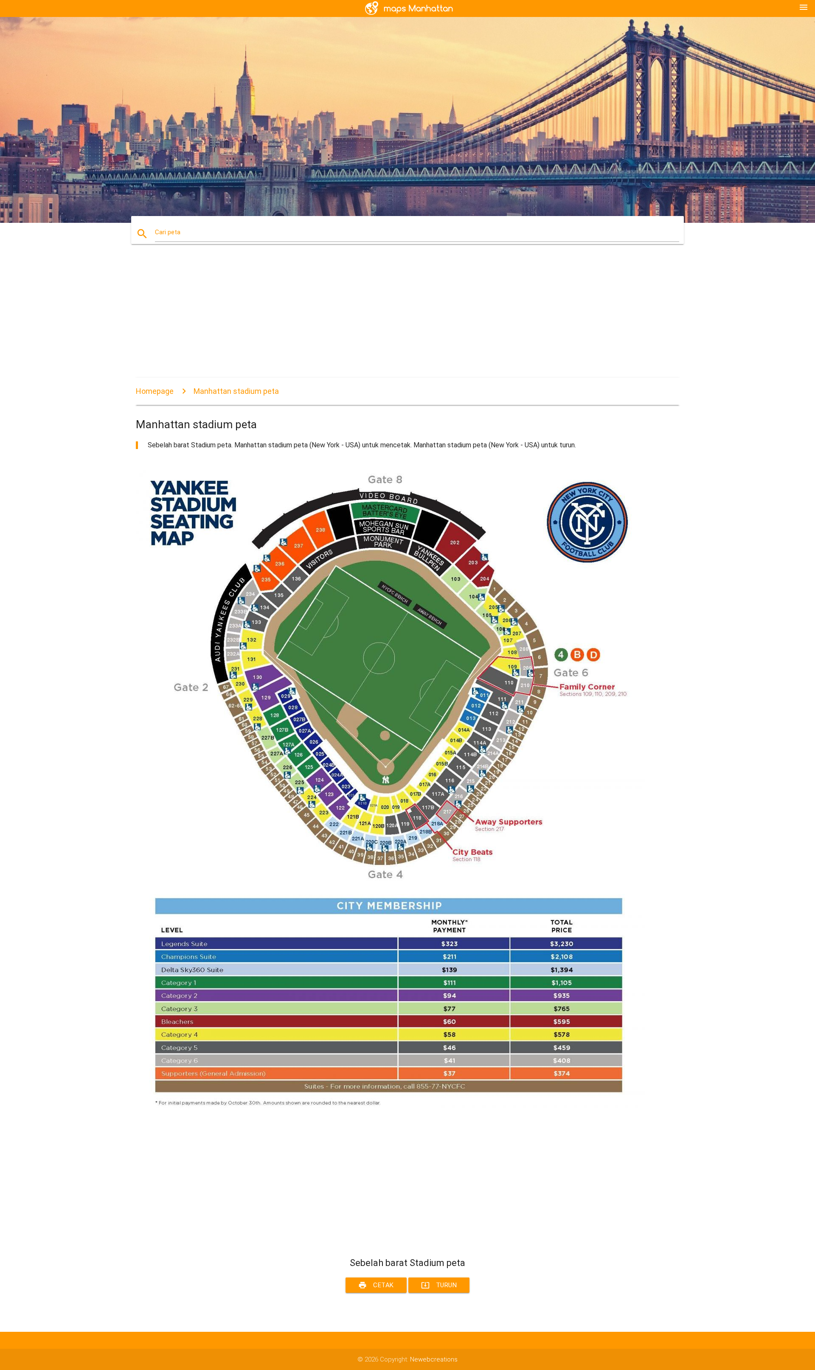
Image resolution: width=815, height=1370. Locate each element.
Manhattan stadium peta (236, 391)
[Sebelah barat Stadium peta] (390, 1123)
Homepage (155, 391)
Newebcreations (434, 1359)
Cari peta (167, 232)
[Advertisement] (390, 318)
